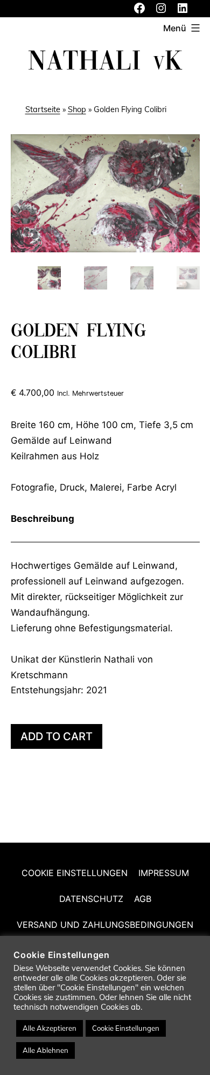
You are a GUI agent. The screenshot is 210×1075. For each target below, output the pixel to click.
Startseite (42, 109)
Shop (77, 109)
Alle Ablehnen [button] (45, 1050)
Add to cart (56, 736)
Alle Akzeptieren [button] (49, 1028)
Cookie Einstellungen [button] (125, 1028)
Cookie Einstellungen (75, 872)
